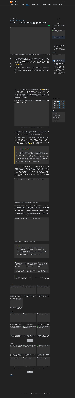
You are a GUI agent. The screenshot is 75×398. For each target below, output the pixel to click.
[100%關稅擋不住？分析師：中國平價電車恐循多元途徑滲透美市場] (16, 290)
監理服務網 (55, 121)
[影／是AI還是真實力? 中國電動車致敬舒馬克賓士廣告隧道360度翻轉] (16, 349)
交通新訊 (33, 4)
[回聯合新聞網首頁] (11, 2)
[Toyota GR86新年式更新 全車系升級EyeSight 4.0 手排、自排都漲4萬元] (29, 290)
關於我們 (49, 393)
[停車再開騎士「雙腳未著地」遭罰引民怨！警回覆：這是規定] (43, 330)
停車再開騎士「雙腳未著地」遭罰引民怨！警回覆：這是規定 (43, 336)
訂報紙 (46, 393)
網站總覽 (53, 393)
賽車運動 (60, 4)
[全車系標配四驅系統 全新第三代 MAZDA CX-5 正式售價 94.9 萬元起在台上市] (43, 290)
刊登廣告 (22, 393)
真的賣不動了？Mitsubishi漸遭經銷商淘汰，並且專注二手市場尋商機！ (16, 323)
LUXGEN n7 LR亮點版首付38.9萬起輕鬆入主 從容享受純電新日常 (31, 271)
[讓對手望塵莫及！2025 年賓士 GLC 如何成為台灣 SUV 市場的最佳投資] (43, 317)
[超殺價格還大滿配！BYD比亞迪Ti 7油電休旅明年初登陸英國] (29, 361)
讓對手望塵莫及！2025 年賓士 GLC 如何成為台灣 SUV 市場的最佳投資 (44, 323)
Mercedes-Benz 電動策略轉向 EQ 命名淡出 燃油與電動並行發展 (16, 336)
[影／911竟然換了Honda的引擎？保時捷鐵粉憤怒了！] (29, 317)
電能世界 (27, 4)
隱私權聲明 (39, 393)
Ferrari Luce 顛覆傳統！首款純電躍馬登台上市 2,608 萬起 (28, 254)
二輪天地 (44, 4)
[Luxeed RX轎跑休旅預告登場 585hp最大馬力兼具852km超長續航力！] (43, 361)
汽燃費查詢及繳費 (56, 119)
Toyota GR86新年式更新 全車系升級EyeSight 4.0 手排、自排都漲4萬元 (30, 296)
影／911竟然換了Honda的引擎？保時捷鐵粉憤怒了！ (29, 323)
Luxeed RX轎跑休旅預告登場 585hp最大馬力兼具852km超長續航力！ (31, 252)
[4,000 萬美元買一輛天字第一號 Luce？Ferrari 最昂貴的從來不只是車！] (16, 302)
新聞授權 (30, 393)
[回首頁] (15, 2)
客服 (27, 393)
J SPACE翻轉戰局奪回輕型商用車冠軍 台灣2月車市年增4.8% (29, 336)
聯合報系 (43, 393)
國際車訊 (22, 4)
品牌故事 (49, 4)
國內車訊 (11, 4)
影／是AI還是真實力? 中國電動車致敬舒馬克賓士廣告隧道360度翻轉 (31, 249)
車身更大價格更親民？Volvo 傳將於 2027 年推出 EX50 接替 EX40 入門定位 (32, 251)
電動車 (20, 20)
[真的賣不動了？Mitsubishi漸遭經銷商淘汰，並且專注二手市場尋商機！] (16, 317)
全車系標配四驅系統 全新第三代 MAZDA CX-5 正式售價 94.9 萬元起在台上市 (44, 296)
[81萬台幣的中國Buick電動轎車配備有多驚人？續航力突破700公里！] (43, 349)
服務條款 (33, 393)
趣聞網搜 (38, 4)
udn (10, 18)
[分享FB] (11, 58)
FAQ (25, 393)
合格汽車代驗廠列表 (56, 115)
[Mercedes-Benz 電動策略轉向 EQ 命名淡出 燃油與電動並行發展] (16, 330)
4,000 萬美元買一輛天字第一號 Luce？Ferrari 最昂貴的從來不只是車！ (16, 308)
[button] (64, 1)
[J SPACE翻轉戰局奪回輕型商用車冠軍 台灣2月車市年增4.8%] (29, 330)
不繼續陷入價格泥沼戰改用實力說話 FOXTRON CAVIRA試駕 (20, 271)
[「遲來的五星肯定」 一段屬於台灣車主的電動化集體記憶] (43, 265)
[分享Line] (11, 61)
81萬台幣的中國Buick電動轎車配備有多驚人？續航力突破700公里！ (44, 355)
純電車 (17, 20)
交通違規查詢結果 (56, 117)
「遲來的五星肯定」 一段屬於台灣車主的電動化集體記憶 (43, 271)
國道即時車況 (55, 113)
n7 (10, 20)
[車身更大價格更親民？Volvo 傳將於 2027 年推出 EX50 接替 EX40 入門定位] (29, 349)
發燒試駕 (16, 4)
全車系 (13, 20)
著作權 (36, 393)
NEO (23, 20)
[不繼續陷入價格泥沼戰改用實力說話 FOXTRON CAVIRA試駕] (20, 265)
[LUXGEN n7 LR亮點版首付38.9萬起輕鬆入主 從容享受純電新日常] (32, 265)
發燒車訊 (13, 18)
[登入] (63, 1)
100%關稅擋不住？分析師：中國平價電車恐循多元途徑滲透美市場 (30, 248)
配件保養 (55, 4)
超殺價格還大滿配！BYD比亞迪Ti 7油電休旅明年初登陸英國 (29, 367)
